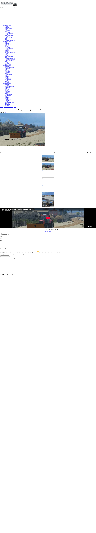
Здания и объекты (8, 28)
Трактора (6, 38)
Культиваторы (7, 32)
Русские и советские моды (10, 59)
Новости (6, 26)
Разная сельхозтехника (9, 35)
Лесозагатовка (7, 49)
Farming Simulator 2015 (7, 83)
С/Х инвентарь (8, 79)
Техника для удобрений (9, 102)
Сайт (1, 240)
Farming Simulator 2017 (7, 65)
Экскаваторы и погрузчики (10, 40)
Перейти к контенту (4, 0)
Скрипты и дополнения (9, 37)
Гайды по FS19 (8, 64)
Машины (6, 73)
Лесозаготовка (7, 72)
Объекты (6, 53)
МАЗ (8, 85)
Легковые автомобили (9, 33)
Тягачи (6, 39)
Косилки (6, 46)
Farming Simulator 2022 (7, 25)
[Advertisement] (48, 16)
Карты (6, 29)
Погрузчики (7, 76)
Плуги (6, 54)
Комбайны (7, 31)
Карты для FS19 (8, 44)
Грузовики (7, 27)
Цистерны (7, 63)
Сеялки (6, 36)
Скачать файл (48, 231)
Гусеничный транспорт (9, 67)
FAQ (6, 42)
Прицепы (6, 34)
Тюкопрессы (7, 104)
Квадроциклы (7, 30)
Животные (7, 50)
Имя (1, 236)
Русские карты (7, 100)
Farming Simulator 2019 (7, 41)
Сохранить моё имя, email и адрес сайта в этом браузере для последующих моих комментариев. (20, 254)
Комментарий (3, 248)
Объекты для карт (8, 74)
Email (1, 238)
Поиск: (1, 7)
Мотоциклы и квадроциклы (10, 52)
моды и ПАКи (7, 51)
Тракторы (7, 81)
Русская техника (8, 78)
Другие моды (7, 68)
